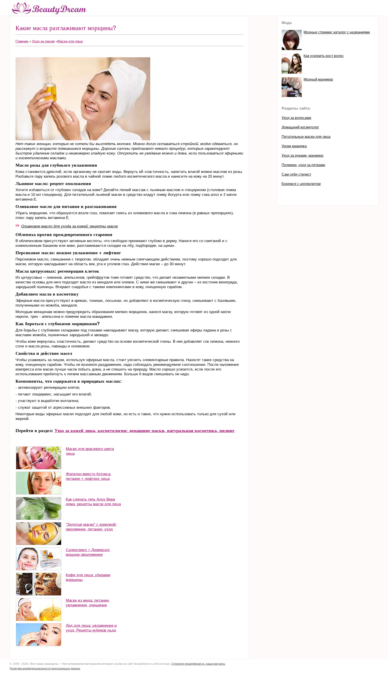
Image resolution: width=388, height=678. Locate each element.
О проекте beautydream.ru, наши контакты (198, 663)
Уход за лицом (43, 41)
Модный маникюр (318, 79)
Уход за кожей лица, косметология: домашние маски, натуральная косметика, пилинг (145, 430)
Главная (22, 41)
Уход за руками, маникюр (302, 155)
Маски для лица (70, 41)
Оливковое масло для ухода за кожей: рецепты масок (69, 226)
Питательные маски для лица (306, 137)
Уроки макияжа (294, 146)
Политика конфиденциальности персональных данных (45, 668)
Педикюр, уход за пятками (303, 165)
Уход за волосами (296, 118)
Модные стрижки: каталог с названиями (337, 32)
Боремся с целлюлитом (301, 184)
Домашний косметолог (300, 127)
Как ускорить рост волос (324, 56)
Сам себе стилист (296, 174)
